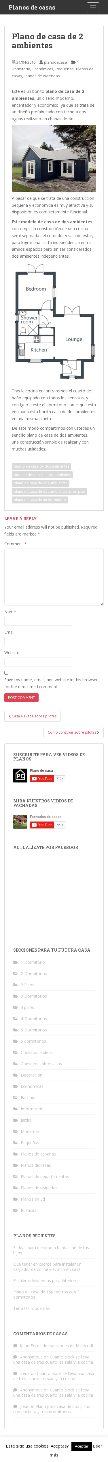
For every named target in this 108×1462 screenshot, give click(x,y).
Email (9, 632)
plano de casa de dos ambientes (40, 483)
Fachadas (30, 1097)
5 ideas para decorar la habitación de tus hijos (51, 1250)
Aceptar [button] (81, 1446)
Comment (15, 544)
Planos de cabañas (38, 1154)
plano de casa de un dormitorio (40, 499)
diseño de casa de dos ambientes (41, 466)
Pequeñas (65, 68)
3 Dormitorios (34, 996)
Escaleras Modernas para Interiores (46, 1280)
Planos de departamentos (45, 1176)
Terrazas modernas (31, 1308)
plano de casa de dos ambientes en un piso (49, 491)
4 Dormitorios (34, 1018)
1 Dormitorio (33, 962)
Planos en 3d (33, 1199)
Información (32, 1109)
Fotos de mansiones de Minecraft (62, 1345)
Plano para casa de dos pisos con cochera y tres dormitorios (51, 1409)
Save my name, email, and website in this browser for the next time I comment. (51, 683)
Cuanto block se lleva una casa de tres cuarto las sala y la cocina (53, 1359)
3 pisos (27, 1007)
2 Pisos (27, 984)
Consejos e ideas (37, 1052)
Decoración (31, 1075)
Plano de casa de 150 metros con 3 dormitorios (46, 1294)
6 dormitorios (33, 1041)
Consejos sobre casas (41, 1063)
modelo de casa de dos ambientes (42, 474)
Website (11, 652)
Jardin (26, 1120)
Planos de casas (32, 7)
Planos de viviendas (42, 75)
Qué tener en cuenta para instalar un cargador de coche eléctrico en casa (47, 1266)
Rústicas (28, 1210)
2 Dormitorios (34, 973)
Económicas (43, 68)
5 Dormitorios (34, 1030)
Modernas (30, 1131)
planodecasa (55, 62)
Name (10, 611)
